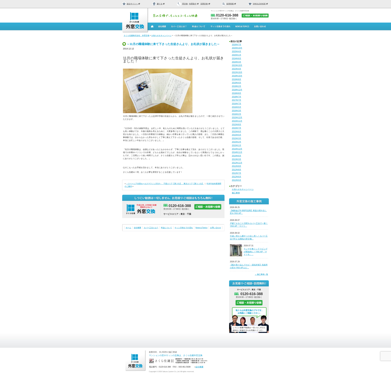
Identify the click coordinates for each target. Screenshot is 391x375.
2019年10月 (237, 76)
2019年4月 (236, 83)
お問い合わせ (215, 228)
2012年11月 (237, 163)
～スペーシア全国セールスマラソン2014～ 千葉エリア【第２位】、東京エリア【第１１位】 (165, 184)
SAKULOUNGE (259, 4)
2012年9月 (236, 166)
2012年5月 (236, 180)
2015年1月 (236, 145)
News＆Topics (201, 228)
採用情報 (230, 4)
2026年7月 (236, 44)
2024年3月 (236, 62)
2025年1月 (236, 55)
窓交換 (185, 4)
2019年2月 (236, 86)
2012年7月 (236, 173)
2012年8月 (236, 170)
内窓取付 (192, 4)
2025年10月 (237, 48)
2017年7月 (236, 100)
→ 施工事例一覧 (261, 274)
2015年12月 (237, 117)
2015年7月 (236, 128)
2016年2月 (236, 114)
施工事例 (236, 193)
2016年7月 (236, 103)
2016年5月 (236, 107)
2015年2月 (236, 142)
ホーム (128, 228)
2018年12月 (237, 90)
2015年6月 (236, 131)
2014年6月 (236, 156)
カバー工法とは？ (151, 228)
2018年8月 (236, 93)
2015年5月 (236, 135)
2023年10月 (237, 65)
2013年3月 (236, 159)
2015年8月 (236, 124)
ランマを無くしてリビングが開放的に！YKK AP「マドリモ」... (255, 252)
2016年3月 (236, 110)
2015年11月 (237, 121)
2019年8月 (236, 79)
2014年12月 (237, 149)
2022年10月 (237, 72)
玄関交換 (204, 4)
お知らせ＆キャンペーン (243, 189)
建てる (159, 4)
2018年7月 (236, 97)
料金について (166, 228)
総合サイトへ (132, 4)
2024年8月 (236, 58)
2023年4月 (236, 69)
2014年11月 (237, 152)
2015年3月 (236, 138)
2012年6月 (236, 177)
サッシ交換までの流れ (184, 228)
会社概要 (137, 228)
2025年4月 (236, 51)
